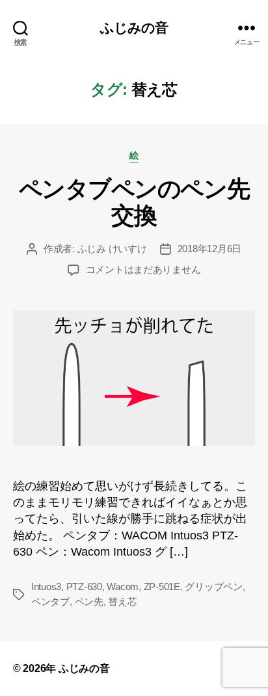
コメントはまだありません (143, 269)
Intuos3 (46, 586)
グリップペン (213, 586)
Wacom (123, 586)
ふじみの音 (134, 27)
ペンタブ (50, 601)
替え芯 (122, 601)
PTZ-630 (84, 586)
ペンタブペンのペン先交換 (134, 202)
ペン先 (89, 601)
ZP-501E (162, 586)
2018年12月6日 (209, 248)
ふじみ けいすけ (112, 248)
